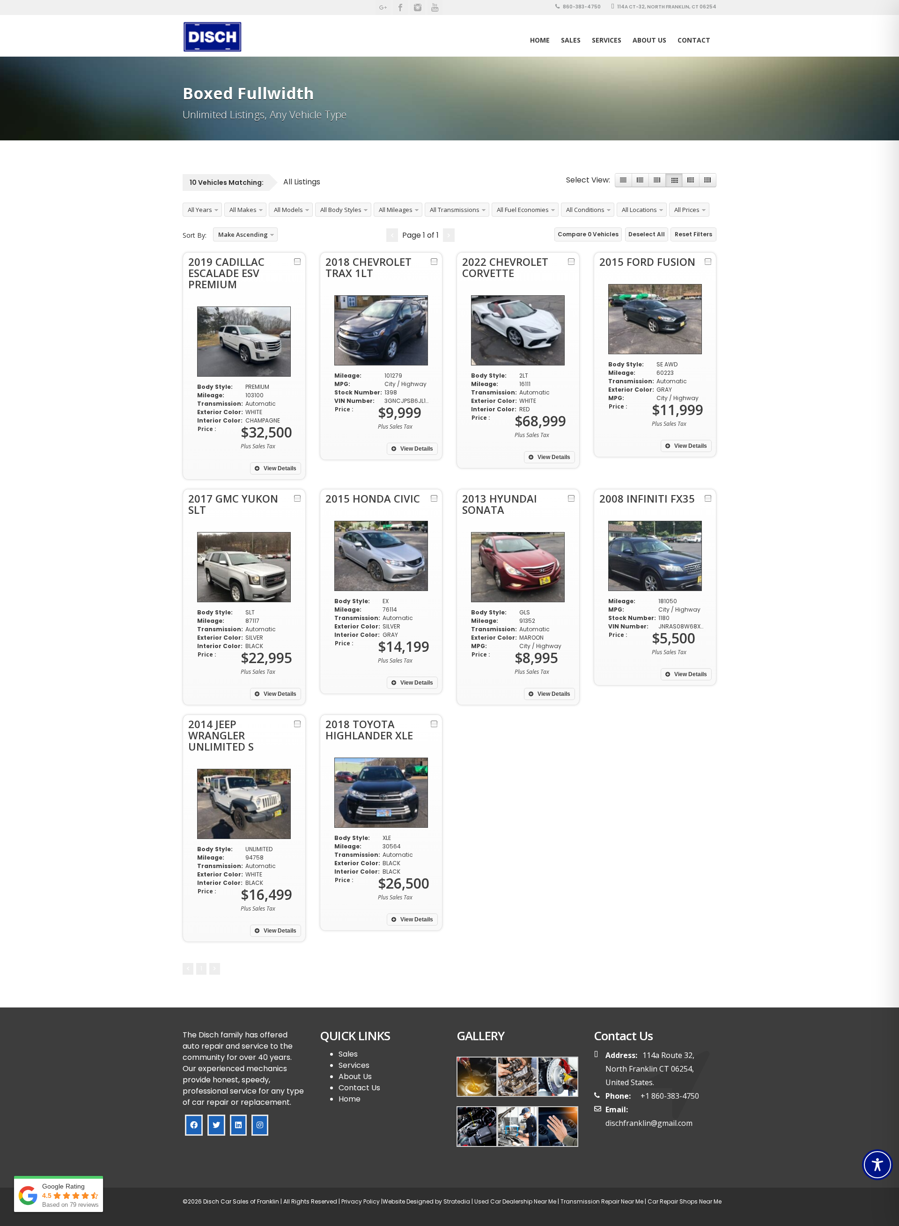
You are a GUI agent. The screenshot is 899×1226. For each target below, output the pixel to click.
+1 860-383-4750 (670, 1096)
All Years (200, 209)
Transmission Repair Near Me (601, 1201)
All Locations (639, 209)
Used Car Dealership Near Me (515, 1201)
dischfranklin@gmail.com (649, 1123)
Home (540, 40)
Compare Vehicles (588, 234)
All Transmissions (454, 209)
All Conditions (585, 209)
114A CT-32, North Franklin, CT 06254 (666, 6)
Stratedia (456, 1201)
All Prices (687, 209)
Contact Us (359, 1087)
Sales (348, 1054)
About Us (649, 40)
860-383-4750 (581, 6)
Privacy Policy (360, 1201)
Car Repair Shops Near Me (684, 1201)
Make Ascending (243, 234)
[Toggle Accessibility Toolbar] (877, 1164)
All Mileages (396, 209)
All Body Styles (340, 209)
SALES (571, 40)
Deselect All (646, 234)
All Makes (243, 209)
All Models (288, 209)
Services (606, 40)
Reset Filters (693, 234)
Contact (694, 40)
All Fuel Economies (523, 209)
